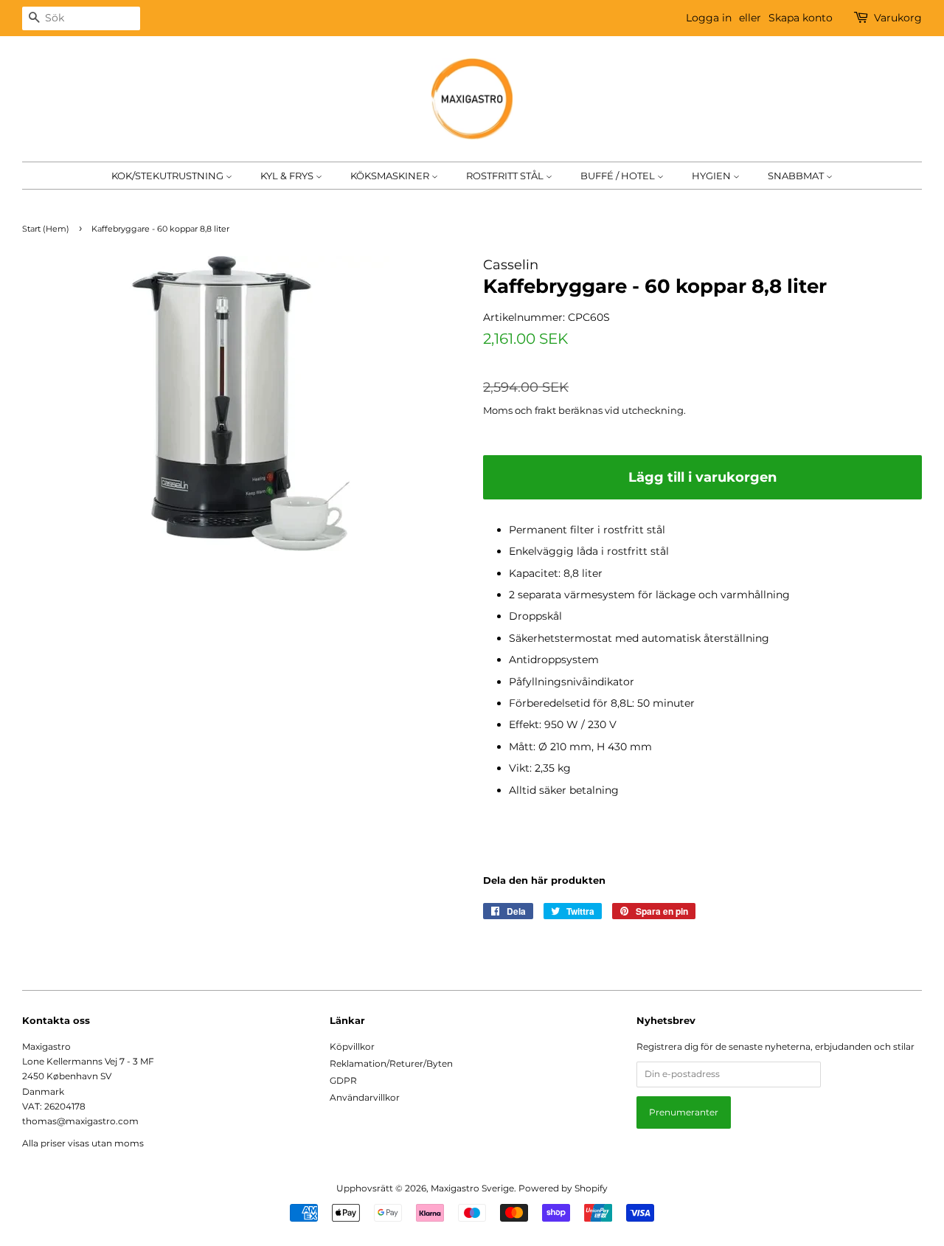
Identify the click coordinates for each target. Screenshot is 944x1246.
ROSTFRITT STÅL (506, 175)
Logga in (709, 17)
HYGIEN (712, 175)
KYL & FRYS (288, 175)
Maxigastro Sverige (472, 1188)
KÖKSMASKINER (390, 175)
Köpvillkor (352, 1046)
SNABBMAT (797, 175)
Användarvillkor (365, 1097)
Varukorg (898, 17)
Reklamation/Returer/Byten (391, 1063)
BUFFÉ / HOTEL (618, 175)
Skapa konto (800, 17)
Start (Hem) (45, 229)
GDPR (343, 1080)
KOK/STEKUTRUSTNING (168, 175)
